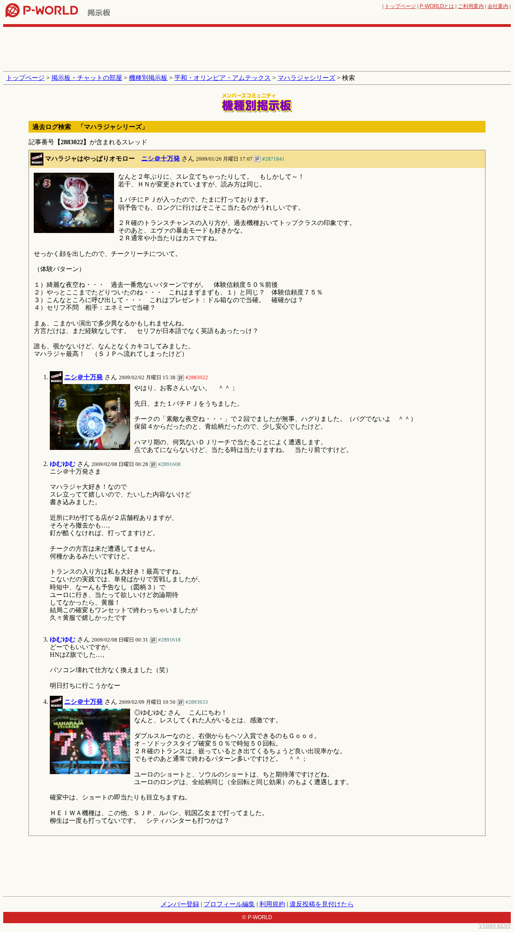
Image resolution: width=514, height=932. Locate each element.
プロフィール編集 (229, 904)
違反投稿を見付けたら (322, 904)
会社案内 (497, 6)
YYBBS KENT (495, 926)
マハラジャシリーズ (306, 77)
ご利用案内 (471, 6)
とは (437, 6)
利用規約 (272, 904)
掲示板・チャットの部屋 (86, 77)
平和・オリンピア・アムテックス (222, 77)
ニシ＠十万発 (160, 158)
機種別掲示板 (148, 77)
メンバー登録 (180, 904)
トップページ (400, 6)
